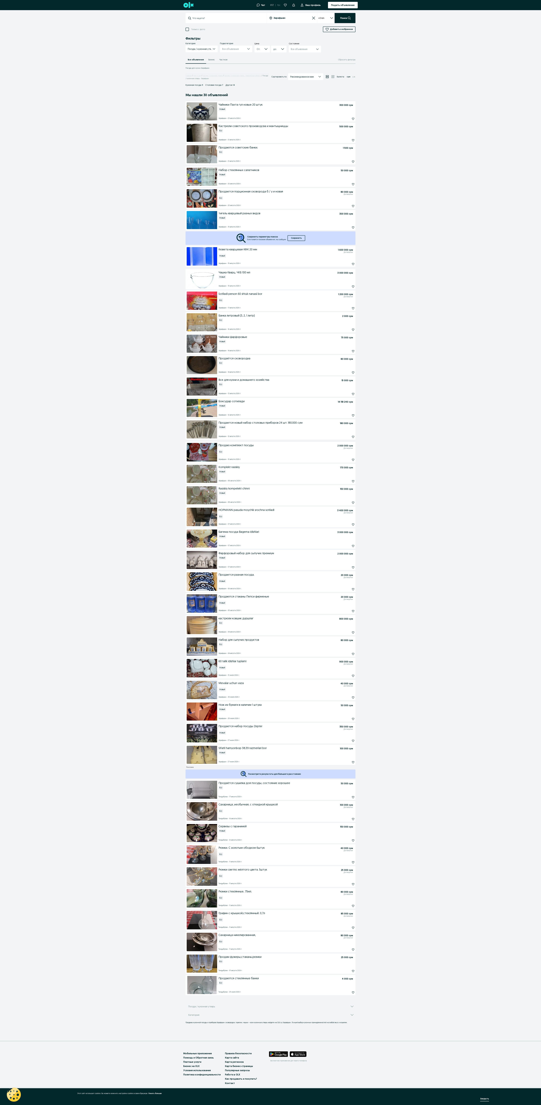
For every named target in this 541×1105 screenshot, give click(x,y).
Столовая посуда (214, 85)
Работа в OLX (232, 1074)
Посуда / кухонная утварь (213, 76)
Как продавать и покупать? (241, 1078)
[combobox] (227, 18)
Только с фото (198, 29)
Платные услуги (192, 1061)
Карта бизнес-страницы (239, 1066)
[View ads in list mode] (327, 76)
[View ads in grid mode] (333, 76)
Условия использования (197, 1070)
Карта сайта (232, 1057)
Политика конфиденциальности (202, 1074)
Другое (230, 85)
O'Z (272, 5)
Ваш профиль (313, 5)
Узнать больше (155, 1093)
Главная (189, 76)
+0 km (321, 18)
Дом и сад (197, 76)
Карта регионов (234, 1061)
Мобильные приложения (197, 1053)
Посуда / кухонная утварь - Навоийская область (242, 76)
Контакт (230, 1083)
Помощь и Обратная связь (198, 1057)
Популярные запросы (237, 1070)
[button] (293, 4)
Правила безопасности (238, 1053)
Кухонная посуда (194, 85)
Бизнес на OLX (191, 1066)
